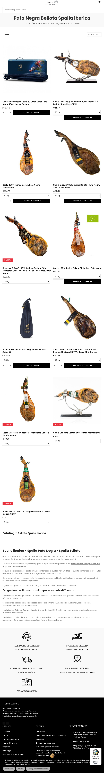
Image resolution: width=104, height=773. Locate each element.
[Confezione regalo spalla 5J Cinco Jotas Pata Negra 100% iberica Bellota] (27, 69)
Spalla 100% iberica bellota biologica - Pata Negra (77, 268)
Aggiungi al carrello (31, 112)
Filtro (6, 34)
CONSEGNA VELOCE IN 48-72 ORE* (26, 668)
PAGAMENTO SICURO (27, 691)
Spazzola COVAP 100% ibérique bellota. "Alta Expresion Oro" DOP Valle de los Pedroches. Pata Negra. (27, 270)
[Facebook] (4, 723)
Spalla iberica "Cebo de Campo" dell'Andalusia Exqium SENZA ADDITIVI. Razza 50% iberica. (75, 350)
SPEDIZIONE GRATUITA (77, 645)
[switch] (95, 762)
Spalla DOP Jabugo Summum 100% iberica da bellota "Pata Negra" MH (75, 102)
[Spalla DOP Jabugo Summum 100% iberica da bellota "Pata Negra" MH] (77, 69)
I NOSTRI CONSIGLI (11, 704)
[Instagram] (7, 723)
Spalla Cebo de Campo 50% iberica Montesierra (76, 432)
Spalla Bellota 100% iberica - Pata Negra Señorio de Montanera (26, 433)
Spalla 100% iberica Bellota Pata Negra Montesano (21, 186)
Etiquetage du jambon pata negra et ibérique (20, 713)
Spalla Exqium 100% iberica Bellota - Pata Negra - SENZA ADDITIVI (77, 186)
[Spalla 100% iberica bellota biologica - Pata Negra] (77, 236)
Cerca (47, 10)
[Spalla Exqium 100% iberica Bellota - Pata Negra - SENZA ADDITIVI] (77, 152)
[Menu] (4, 3)
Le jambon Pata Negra (11, 708)
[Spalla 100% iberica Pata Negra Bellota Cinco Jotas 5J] (27, 317)
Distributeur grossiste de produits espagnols (20, 716)
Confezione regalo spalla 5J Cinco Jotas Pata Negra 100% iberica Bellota (25, 102)
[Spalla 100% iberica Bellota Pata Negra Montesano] (27, 152)
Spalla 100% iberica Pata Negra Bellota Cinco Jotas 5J (24, 350)
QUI (28, 764)
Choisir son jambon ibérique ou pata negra (19, 711)
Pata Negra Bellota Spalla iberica (24, 533)
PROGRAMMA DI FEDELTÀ (77, 668)
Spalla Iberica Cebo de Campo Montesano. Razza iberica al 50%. (26, 512)
